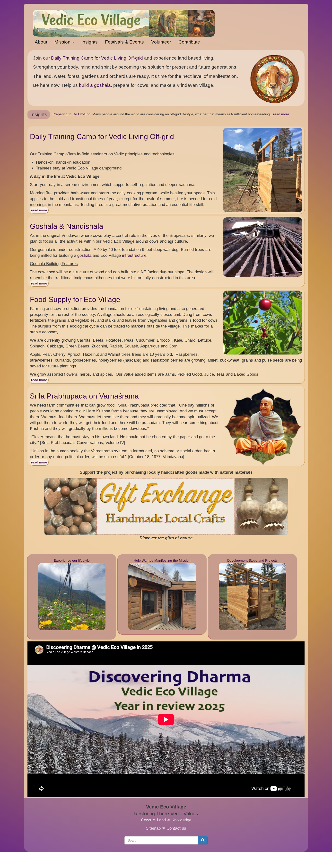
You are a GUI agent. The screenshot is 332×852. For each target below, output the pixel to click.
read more (280, 114)
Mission (63, 41)
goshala (84, 255)
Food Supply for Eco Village (75, 299)
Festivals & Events (124, 41)
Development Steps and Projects (252, 560)
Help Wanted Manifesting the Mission (162, 560)
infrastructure (134, 255)
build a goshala (95, 85)
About (41, 41)
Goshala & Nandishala (66, 226)
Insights (89, 41)
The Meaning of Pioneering (73, 114)
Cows (146, 820)
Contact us (176, 828)
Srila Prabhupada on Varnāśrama (84, 396)
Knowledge (181, 820)
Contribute (189, 41)
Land (161, 820)
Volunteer (161, 41)
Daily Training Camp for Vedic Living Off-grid (97, 58)
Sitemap (153, 828)
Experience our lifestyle (72, 560)
